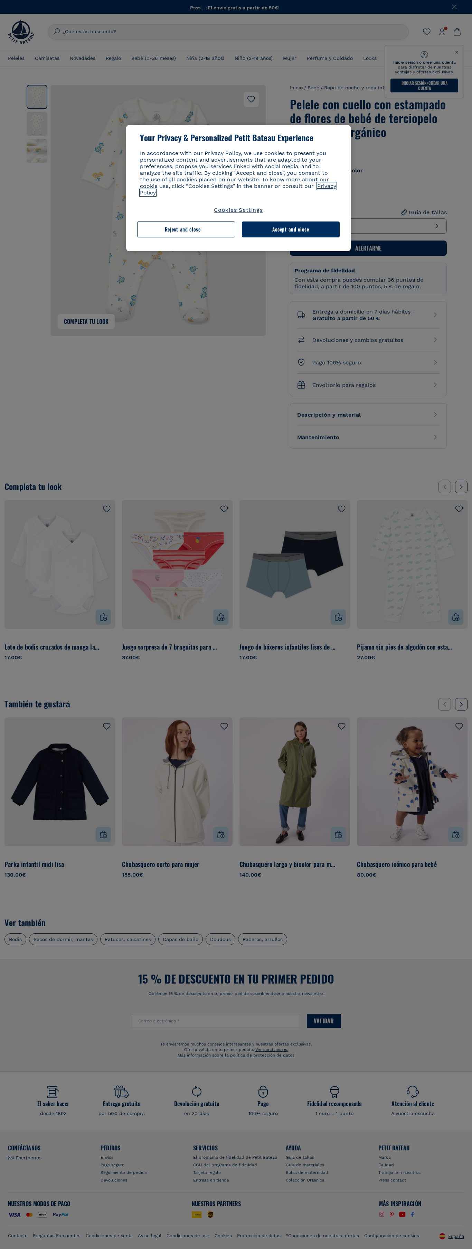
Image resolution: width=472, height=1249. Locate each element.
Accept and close (290, 229)
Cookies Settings (238, 210)
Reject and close (183, 229)
